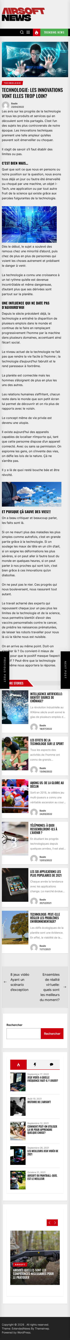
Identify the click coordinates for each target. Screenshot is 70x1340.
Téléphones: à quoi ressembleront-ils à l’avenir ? (43, 829)
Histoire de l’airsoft (39, 1102)
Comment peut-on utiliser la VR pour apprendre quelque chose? (42, 1129)
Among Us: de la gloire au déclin (47, 785)
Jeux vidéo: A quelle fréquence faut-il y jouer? (42, 1078)
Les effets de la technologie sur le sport (47, 742)
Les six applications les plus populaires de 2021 (46, 873)
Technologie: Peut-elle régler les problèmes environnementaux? (45, 918)
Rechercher (14, 1025)
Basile (14, 103)
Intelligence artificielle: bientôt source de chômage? (46, 697)
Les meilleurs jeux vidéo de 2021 (42, 1152)
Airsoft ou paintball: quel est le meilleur (42, 1177)
